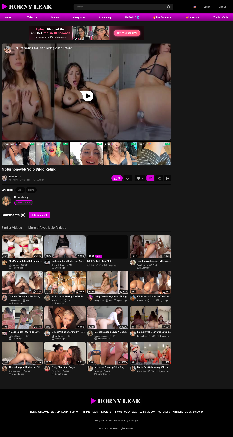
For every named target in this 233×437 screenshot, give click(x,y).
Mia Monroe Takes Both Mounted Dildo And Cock (26, 261)
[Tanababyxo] (133, 262)
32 (119, 178)
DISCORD (198, 412)
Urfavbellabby (21, 197)
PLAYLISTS (105, 412)
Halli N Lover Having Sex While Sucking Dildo (67, 296)
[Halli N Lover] (47, 298)
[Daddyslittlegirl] (47, 262)
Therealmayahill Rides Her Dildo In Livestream (25, 367)
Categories (79, 17)
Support (75, 412)
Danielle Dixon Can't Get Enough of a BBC (25, 296)
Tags (95, 412)
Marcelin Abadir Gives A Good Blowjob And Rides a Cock (110, 332)
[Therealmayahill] (4, 368)
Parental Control (150, 412)
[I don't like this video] (127, 178)
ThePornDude (220, 17)
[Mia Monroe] (4, 262)
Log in (207, 7)
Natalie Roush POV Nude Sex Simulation (24, 332)
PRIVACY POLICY (121, 412)
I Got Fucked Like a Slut (99, 261)
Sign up (222, 7)
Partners (177, 412)
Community (105, 17)
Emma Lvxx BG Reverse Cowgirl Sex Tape (153, 332)
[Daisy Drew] (90, 298)
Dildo (20, 190)
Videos (32, 17)
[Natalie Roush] (4, 333)
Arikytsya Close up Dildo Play (109, 367)
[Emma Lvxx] (133, 333)
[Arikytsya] (90, 368)
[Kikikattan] (133, 298)
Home (8, 17)
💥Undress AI (192, 17)
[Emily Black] (47, 368)
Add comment (39, 215)
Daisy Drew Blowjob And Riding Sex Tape (110, 296)
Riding (31, 190)
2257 (134, 412)
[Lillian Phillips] (47, 333)
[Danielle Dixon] (4, 298)
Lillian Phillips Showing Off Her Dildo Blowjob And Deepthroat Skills (68, 332)
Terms (86, 412)
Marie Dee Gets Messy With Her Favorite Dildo (153, 367)
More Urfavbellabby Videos (47, 228)
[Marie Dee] (133, 368)
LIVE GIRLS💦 (132, 17)
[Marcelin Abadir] (90, 333)
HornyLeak (111, 428)
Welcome (43, 412)
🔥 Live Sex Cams (162, 17)
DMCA (188, 412)
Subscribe (24, 202)
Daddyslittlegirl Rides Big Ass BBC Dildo (67, 261)
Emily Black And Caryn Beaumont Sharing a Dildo (65, 367)
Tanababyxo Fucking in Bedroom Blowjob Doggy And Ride (154, 261)
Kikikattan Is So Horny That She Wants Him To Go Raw (153, 296)
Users (166, 412)
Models (55, 17)
